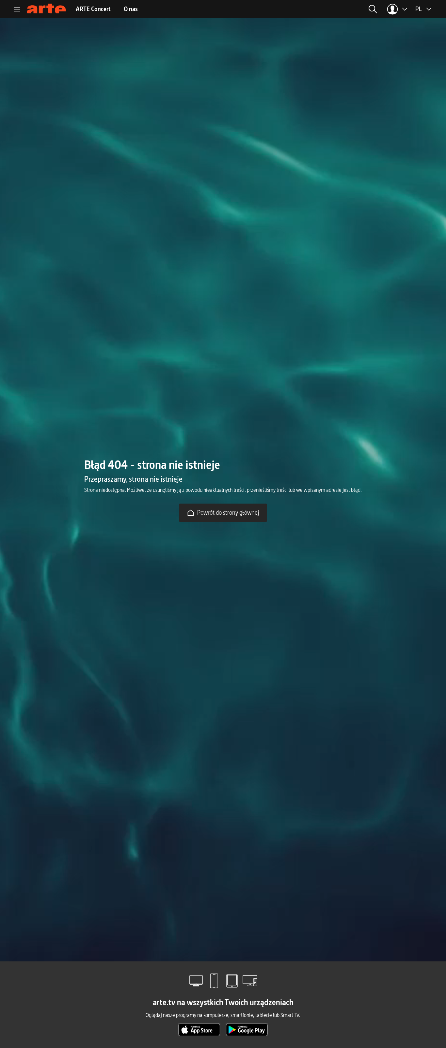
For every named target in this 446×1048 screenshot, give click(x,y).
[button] (321, 9)
